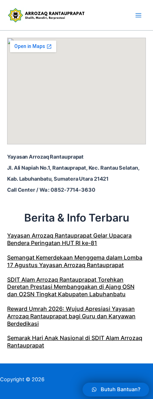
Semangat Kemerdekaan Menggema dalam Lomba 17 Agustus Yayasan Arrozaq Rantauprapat (74, 261)
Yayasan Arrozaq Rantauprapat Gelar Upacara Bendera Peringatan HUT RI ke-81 (69, 239)
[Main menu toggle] (138, 15)
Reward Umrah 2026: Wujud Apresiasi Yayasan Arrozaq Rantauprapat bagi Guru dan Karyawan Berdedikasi (71, 316)
